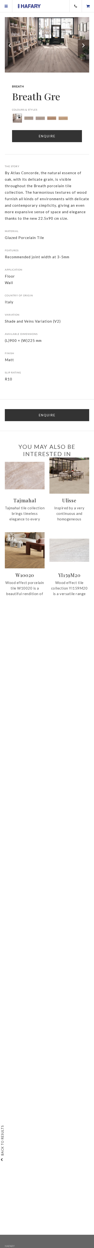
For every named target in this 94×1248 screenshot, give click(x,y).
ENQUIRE (47, 415)
